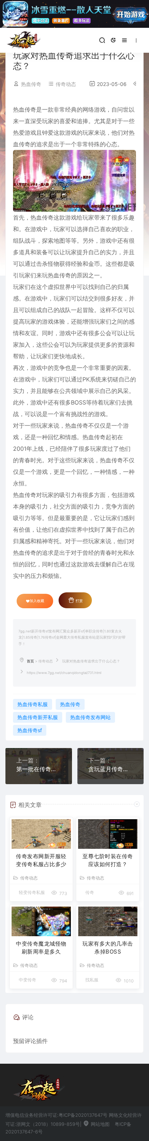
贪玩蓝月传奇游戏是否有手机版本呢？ (110, 769)
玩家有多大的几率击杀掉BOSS (107, 947)
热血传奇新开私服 (37, 717)
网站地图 (99, 1124)
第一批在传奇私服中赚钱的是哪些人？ (38, 769)
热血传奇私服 (32, 704)
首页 (30, 661)
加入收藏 (37, 601)
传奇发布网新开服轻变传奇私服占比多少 (41, 860)
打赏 (78, 601)
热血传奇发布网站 (90, 717)
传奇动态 (66, 84)
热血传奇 (70, 704)
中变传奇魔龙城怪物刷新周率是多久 (41, 947)
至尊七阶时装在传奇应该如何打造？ (107, 860)
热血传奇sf (29, 730)
